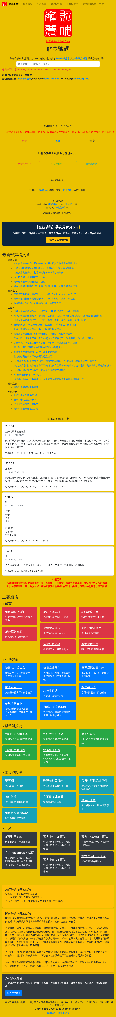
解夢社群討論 (51, 644)
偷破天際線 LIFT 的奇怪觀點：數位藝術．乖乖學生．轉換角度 (45, 324)
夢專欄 (9, 780)
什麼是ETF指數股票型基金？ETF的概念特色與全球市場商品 (44, 267)
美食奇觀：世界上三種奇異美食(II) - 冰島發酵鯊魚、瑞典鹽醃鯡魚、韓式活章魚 (54, 338)
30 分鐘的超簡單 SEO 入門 (27, 374)
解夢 (24, 140)
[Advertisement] (58, 102)
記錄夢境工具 (89, 612)
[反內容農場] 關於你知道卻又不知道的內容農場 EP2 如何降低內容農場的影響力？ (55, 361)
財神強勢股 (88, 734)
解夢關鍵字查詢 (15, 612)
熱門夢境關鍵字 (91, 628)
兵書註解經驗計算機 (94, 780)
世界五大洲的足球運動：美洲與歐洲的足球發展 (37, 329)
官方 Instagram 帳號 (94, 836)
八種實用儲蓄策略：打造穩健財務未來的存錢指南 (38, 272)
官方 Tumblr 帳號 (54, 859)
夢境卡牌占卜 (24, 163)
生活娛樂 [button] (42, 4)
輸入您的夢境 (14, 993)
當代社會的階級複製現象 (26, 387)
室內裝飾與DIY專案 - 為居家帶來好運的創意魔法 (38, 347)
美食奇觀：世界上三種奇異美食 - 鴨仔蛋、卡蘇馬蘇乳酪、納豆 (45, 342)
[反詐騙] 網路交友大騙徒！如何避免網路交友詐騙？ (40, 370)
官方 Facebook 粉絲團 (19, 852)
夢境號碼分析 (51, 612)
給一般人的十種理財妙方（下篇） (31, 277)
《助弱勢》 (69, 204)
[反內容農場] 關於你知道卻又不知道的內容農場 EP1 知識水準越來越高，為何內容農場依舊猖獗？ (63, 365)
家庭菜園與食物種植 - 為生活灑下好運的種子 (36, 351)
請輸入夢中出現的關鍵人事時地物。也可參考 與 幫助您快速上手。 (58, 58)
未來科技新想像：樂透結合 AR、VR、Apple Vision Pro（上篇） (46, 298)
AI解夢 (91, 140)
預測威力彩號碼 (15, 750)
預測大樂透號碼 (53, 734)
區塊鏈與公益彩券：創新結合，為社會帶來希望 (37, 303)
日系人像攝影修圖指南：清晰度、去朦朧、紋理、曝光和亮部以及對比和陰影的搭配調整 (58, 315)
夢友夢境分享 (89, 644)
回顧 (58, 140)
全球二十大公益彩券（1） (26, 399)
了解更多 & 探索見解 (58, 240)
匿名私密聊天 (13, 687)
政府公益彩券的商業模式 (26, 404)
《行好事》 (52, 204)
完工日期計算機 (53, 796)
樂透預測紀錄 (51, 750)
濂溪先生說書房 (15, 667)
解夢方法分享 (63, 58)
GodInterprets (81, 78)
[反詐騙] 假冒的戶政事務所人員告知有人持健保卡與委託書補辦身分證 (49, 379)
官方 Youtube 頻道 (93, 856)
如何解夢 (11, 796)
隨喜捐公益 (88, 687)
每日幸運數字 (58, 163)
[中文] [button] (101, 4)
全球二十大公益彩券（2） (27, 395)
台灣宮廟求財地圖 (54, 707)
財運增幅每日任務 (58, 41)
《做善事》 (60, 207)
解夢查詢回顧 (13, 631)
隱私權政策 (64, 1013)
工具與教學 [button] (73, 4)
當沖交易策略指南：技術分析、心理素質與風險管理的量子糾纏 (45, 263)
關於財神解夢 (89, 4)
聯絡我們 (50, 1013)
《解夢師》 (43, 190)
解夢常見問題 (80, 58)
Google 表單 (24, 78)
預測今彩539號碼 (16, 734)
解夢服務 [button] (28, 4)
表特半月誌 (50, 690)
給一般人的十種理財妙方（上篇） (31, 281)
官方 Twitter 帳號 (54, 836)
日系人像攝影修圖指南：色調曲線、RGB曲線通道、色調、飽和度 (46, 311)
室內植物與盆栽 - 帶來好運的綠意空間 (33, 356)
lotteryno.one (51, 78)
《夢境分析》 (67, 190)
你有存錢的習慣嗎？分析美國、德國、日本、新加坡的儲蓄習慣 (45, 286)
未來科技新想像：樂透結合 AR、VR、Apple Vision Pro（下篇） (46, 294)
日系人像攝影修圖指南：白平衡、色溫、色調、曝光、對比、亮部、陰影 (50, 320)
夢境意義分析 (51, 628)
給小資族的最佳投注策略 (26, 408)
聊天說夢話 (91, 163)
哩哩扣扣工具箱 (53, 780)
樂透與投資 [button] (57, 4)
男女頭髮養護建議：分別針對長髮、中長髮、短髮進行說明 (43, 333)
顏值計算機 (88, 800)
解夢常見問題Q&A (16, 813)
